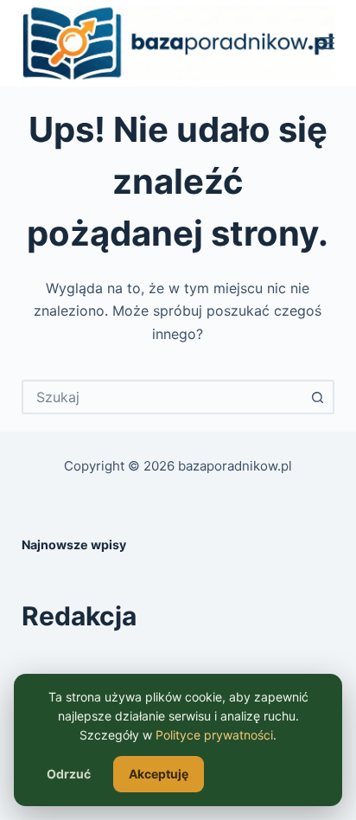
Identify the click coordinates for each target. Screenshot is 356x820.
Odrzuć (69, 773)
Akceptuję (158, 773)
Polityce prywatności (214, 734)
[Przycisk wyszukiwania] (317, 397)
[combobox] (162, 397)
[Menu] (326, 43)
